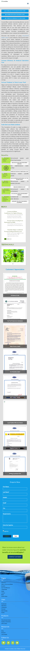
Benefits (3, 586)
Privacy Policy (4, 596)
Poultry (3, 612)
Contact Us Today (15, 557)
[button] (13, 263)
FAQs (2, 630)
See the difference (5, 587)
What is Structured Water (7, 584)
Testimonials (4, 589)
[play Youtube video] (15, 255)
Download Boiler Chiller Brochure (16, 14)
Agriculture (3, 605)
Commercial (3, 607)
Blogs (2, 594)
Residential (3, 603)
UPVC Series (4, 623)
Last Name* (6, 492)
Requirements (7, 514)
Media (2, 591)
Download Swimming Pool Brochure (15, 18)
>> (10, 239)
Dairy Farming (4, 610)
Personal (3, 609)
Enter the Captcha (8, 525)
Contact (3, 593)
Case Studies (4, 634)
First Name (6, 486)
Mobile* (5, 497)
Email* (4, 503)
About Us (3, 582)
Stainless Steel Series (6, 621)
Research (3, 632)
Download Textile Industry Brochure (15, 10)
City (4, 508)
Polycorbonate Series (6, 620)
